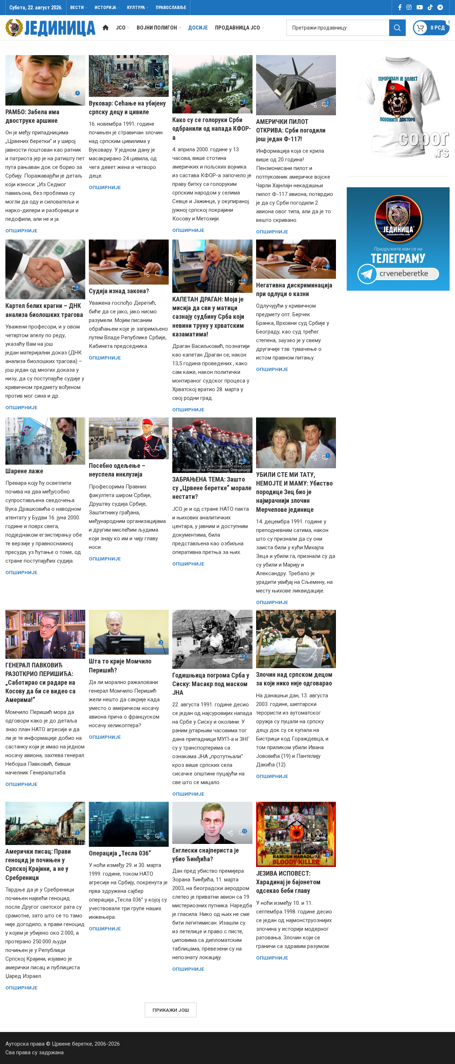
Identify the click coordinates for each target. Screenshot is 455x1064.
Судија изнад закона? (119, 291)
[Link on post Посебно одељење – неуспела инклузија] (129, 438)
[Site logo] (50, 27)
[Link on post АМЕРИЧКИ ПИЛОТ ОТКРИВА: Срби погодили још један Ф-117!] (296, 85)
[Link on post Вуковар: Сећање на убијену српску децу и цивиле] (129, 76)
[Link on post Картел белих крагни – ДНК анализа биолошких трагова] (45, 270)
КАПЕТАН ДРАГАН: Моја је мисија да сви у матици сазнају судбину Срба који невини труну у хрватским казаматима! (208, 316)
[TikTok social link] (430, 7)
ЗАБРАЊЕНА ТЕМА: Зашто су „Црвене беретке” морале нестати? (211, 487)
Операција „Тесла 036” (120, 853)
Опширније (21, 230)
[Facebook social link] (400, 7)
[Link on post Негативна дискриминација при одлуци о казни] (296, 259)
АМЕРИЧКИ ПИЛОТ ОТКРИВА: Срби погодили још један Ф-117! (291, 130)
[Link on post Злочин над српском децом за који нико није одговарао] (296, 639)
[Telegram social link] (440, 7)
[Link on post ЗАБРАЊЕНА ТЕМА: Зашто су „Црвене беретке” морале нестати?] (212, 445)
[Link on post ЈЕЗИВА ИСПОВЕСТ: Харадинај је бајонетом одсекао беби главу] (296, 834)
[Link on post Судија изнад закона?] (129, 262)
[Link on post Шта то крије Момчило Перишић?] (129, 632)
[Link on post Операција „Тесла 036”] (129, 824)
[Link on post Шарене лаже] (45, 441)
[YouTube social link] (419, 7)
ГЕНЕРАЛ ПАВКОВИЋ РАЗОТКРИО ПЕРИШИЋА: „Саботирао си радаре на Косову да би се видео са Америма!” (40, 682)
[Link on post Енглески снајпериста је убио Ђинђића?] (212, 823)
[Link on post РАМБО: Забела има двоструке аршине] (45, 80)
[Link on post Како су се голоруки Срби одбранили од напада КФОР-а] (212, 84)
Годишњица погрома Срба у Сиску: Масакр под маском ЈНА (210, 683)
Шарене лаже (24, 471)
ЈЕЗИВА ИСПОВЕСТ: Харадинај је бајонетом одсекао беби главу (288, 881)
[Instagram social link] (409, 7)
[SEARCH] (397, 27)
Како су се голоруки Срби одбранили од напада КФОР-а (211, 128)
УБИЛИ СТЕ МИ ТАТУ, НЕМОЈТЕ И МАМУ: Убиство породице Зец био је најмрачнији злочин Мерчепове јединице (294, 492)
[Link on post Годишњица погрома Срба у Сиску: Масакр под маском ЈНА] (212, 639)
